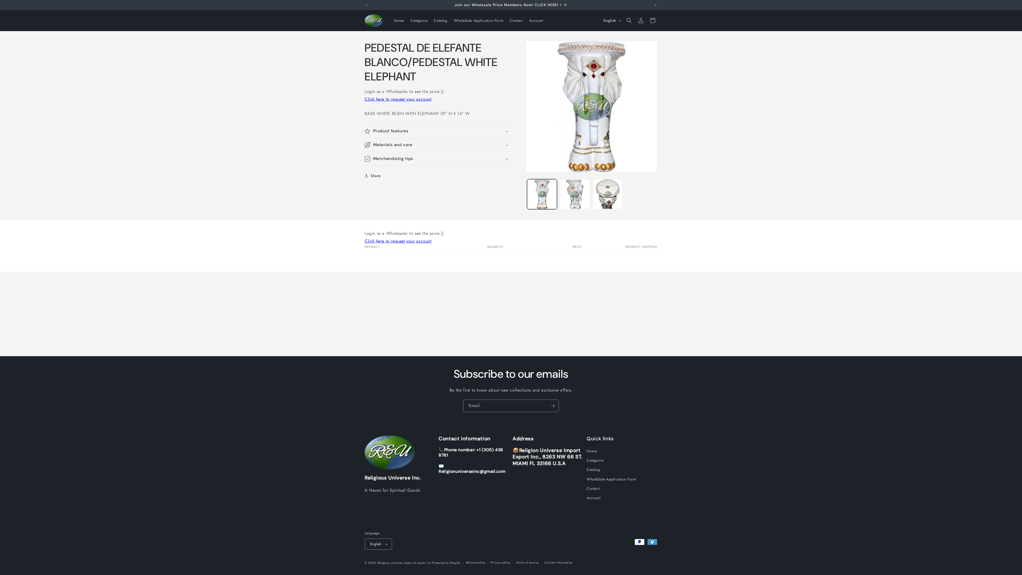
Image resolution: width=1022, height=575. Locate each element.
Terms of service (527, 562)
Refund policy (475, 562)
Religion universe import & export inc (405, 563)
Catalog (593, 469)
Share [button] (376, 175)
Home (592, 451)
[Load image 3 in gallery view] (608, 194)
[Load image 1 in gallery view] (542, 194)
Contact (593, 488)
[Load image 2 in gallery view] (575, 194)
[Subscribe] (553, 406)
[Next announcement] (655, 5)
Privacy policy (500, 562)
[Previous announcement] (366, 5)
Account (593, 497)
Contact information (559, 562)
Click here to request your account (398, 99)
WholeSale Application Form (611, 479)
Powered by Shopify (446, 563)
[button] (629, 20)
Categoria (595, 460)
